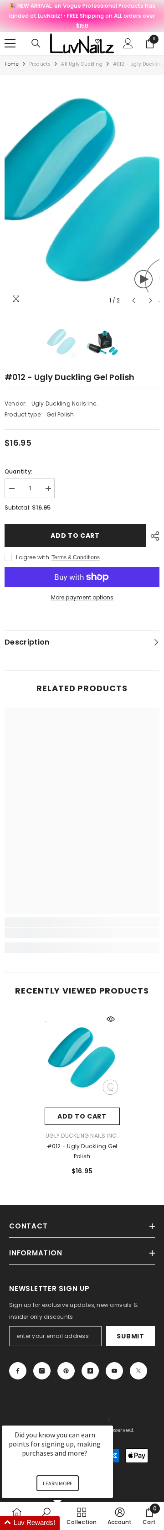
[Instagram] (42, 1370)
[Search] (36, 43)
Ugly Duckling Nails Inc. (64, 403)
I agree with (32, 557)
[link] (82, 933)
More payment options (82, 597)
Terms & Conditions (75, 557)
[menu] (10, 43)
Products (40, 64)
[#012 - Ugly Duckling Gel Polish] (82, 1059)
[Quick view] (111, 1019)
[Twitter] (138, 1370)
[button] (134, 300)
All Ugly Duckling (81, 64)
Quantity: (18, 471)
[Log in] (128, 43)
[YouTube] (114, 1370)
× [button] (109, 1419)
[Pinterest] (66, 1370)
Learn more (57, 1483)
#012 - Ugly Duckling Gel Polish (82, 1151)
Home (12, 64)
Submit (130, 1336)
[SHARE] (152, 536)
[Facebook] (17, 1370)
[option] (82, 194)
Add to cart (75, 535)
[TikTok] (90, 1370)
